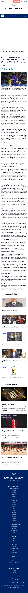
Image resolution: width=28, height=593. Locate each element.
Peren (14, 508)
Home (2, 49)
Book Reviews (14, 552)
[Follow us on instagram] (24, 1)
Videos (14, 558)
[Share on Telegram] (5, 69)
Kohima (14, 494)
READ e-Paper (17, 1)
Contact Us (14, 572)
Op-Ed (14, 550)
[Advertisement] (14, 34)
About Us (14, 570)
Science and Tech (14, 562)
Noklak (14, 506)
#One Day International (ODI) (16, 289)
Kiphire (14, 492)
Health (14, 532)
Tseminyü (14, 514)
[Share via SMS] (9, 69)
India (14, 540)
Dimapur (14, 490)
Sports (14, 564)
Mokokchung (14, 500)
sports (11, 585)
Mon (14, 502)
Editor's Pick (14, 530)
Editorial (14, 546)
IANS (25, 62)
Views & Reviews (14, 548)
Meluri (14, 498)
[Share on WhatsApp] (7, 69)
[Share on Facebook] (12, 69)
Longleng (14, 496)
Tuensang (14, 516)
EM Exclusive (14, 526)
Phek (14, 510)
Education (14, 528)
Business (14, 560)
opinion (6, 585)
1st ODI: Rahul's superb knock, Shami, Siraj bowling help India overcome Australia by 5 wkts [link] (13, 52)
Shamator (14, 512)
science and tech (19, 585)
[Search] (25, 16)
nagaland (12, 582)
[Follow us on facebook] (21, 1)
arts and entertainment (14, 587)
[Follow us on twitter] (23, 1)
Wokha (14, 518)
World (14, 538)
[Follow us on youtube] (26, 1)
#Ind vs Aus (4, 289)
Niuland (14, 504)
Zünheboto (14, 520)
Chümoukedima (14, 488)
